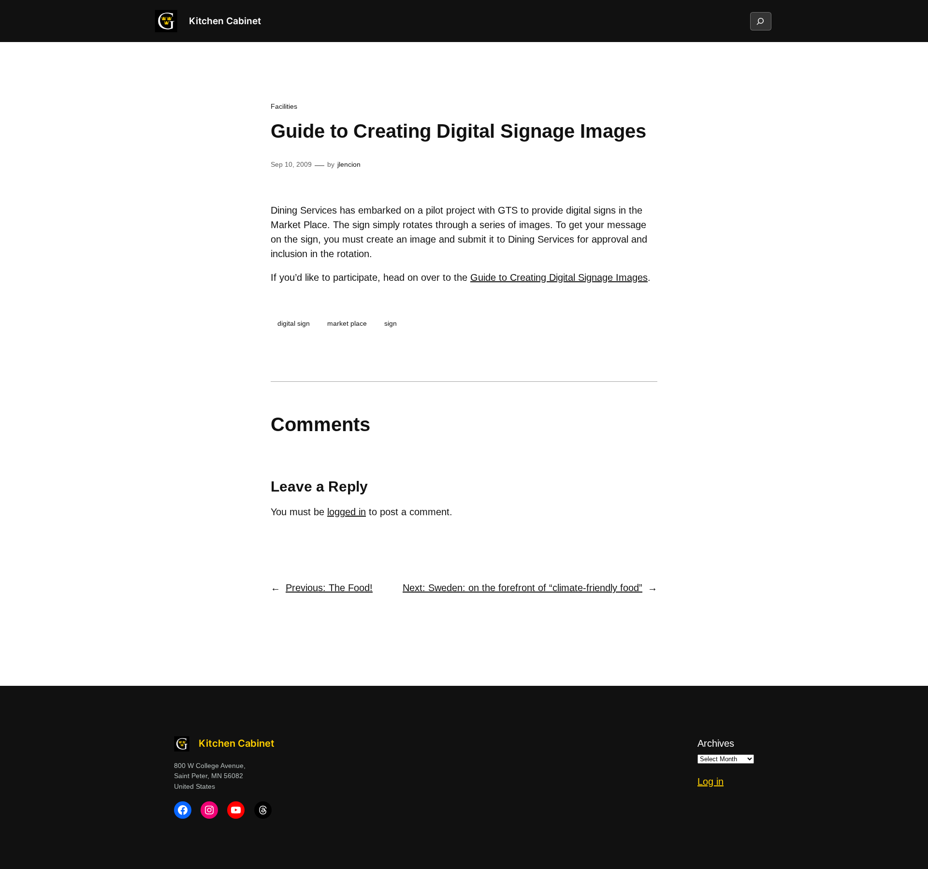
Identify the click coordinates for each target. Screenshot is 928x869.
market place (347, 323)
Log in (710, 781)
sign (390, 323)
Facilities (284, 106)
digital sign (293, 323)
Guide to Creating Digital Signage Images (559, 277)
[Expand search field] (760, 21)
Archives (715, 743)
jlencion (349, 164)
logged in (346, 512)
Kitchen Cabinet (225, 21)
